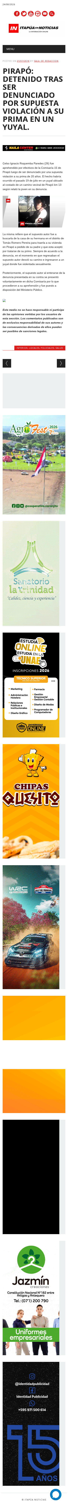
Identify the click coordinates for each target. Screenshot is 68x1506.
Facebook (17, 13)
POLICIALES (47, 347)
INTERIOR (22, 347)
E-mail (45, 13)
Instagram (38, 13)
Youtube (31, 13)
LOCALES (34, 347)
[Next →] (61, 363)
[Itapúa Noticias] (34, 35)
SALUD (59, 347)
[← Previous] (7, 363)
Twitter (24, 13)
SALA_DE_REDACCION (46, 60)
